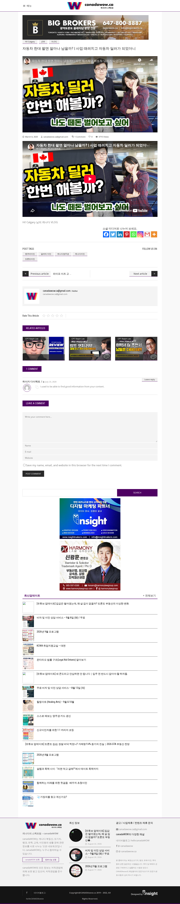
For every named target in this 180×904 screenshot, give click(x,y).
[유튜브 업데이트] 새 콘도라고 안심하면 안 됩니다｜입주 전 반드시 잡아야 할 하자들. (82, 673)
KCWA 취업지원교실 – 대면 (51, 645)
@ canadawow (125, 845)
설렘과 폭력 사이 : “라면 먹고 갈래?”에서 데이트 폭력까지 (67, 768)
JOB (43, 41)
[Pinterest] (127, 234)
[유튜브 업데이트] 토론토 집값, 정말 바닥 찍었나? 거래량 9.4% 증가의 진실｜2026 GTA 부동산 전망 (77, 744)
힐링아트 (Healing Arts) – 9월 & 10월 (55, 701)
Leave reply (149, 379)
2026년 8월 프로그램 (48, 754)
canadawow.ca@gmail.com (55, 136)
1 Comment (80, 136)
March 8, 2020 (31, 136)
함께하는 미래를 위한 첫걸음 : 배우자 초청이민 (62, 782)
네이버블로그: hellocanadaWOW (132, 840)
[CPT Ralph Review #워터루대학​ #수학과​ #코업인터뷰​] (44, 348)
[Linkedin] (120, 234)
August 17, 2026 (95, 870)
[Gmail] (147, 234)
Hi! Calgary (30, 41)
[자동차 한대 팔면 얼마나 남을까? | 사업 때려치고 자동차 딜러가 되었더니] (31, 296)
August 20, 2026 (95, 857)
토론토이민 (30, 259)
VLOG (54, 41)
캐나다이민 (80, 254)
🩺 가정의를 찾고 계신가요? (52, 796)
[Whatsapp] (133, 234)
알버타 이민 (46, 254)
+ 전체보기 (149, 595)
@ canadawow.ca (127, 851)
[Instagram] (140, 234)
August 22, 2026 (95, 844)
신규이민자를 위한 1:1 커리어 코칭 (55, 730)
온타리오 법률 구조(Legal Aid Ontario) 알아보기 (61, 659)
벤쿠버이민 (30, 254)
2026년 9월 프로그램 (48, 631)
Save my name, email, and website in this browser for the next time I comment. (74, 465)
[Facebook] (106, 234)
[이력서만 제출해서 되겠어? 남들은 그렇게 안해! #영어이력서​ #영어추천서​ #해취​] (136, 348)
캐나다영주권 (63, 254)
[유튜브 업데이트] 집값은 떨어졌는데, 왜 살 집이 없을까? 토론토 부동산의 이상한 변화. (83, 603)
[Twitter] (113, 234)
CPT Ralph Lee (31, 338)
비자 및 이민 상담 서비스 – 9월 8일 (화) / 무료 (61, 617)
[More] (154, 234)
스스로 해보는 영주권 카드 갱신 (54, 716)
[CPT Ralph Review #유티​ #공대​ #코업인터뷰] (90, 348)
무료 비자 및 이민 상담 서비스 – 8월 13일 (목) (61, 687)
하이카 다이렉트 (31, 381)
